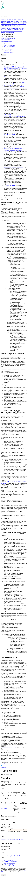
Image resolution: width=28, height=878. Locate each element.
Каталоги (3, 747)
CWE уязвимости (8, 76)
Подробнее (3, 763)
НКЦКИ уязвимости (9, 134)
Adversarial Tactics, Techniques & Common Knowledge (14, 149)
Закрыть (3, 746)
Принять (3, 875)
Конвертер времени (17, 24)
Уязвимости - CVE (11, 747)
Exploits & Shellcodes (9, 185)
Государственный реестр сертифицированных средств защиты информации (15, 68)
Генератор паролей (16, 19)
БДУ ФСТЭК (7, 167)
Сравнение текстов (6, 19)
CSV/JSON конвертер (6, 24)
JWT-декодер (13, 22)
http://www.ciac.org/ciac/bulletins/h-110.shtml (12, 839)
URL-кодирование (22, 22)
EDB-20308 (4, 808)
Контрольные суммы (17, 21)
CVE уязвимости (8, 85)
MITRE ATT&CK (8, 148)
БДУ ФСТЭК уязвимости (10, 114)
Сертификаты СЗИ (9, 67)
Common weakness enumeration (15, 83)
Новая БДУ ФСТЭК (17, 167)
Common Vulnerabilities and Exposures (14, 87)
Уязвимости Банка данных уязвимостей (14, 116)
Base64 (9, 21)
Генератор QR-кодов (14, 25)
